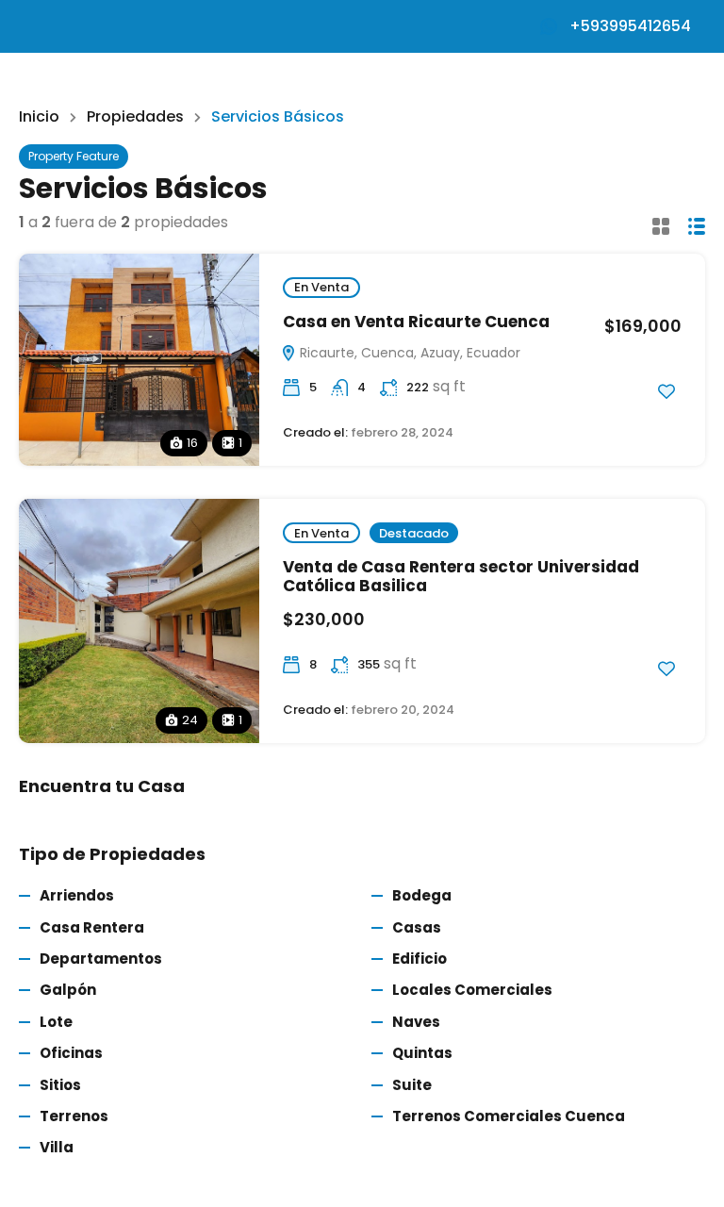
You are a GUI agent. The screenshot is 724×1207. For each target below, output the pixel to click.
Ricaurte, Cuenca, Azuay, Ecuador (408, 352)
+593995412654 (630, 26)
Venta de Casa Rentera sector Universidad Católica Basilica (461, 576)
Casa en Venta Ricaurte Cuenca (416, 321)
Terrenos (74, 1116)
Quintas (422, 1053)
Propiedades (135, 116)
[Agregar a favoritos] (666, 391)
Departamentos (101, 958)
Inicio (39, 116)
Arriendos (77, 895)
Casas (416, 927)
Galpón (68, 990)
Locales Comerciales (472, 990)
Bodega (422, 895)
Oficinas (71, 1053)
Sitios (60, 1085)
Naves (416, 1022)
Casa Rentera (92, 927)
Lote (56, 1022)
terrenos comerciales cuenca (508, 1116)
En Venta (321, 287)
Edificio (419, 958)
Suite (412, 1085)
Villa (57, 1147)
